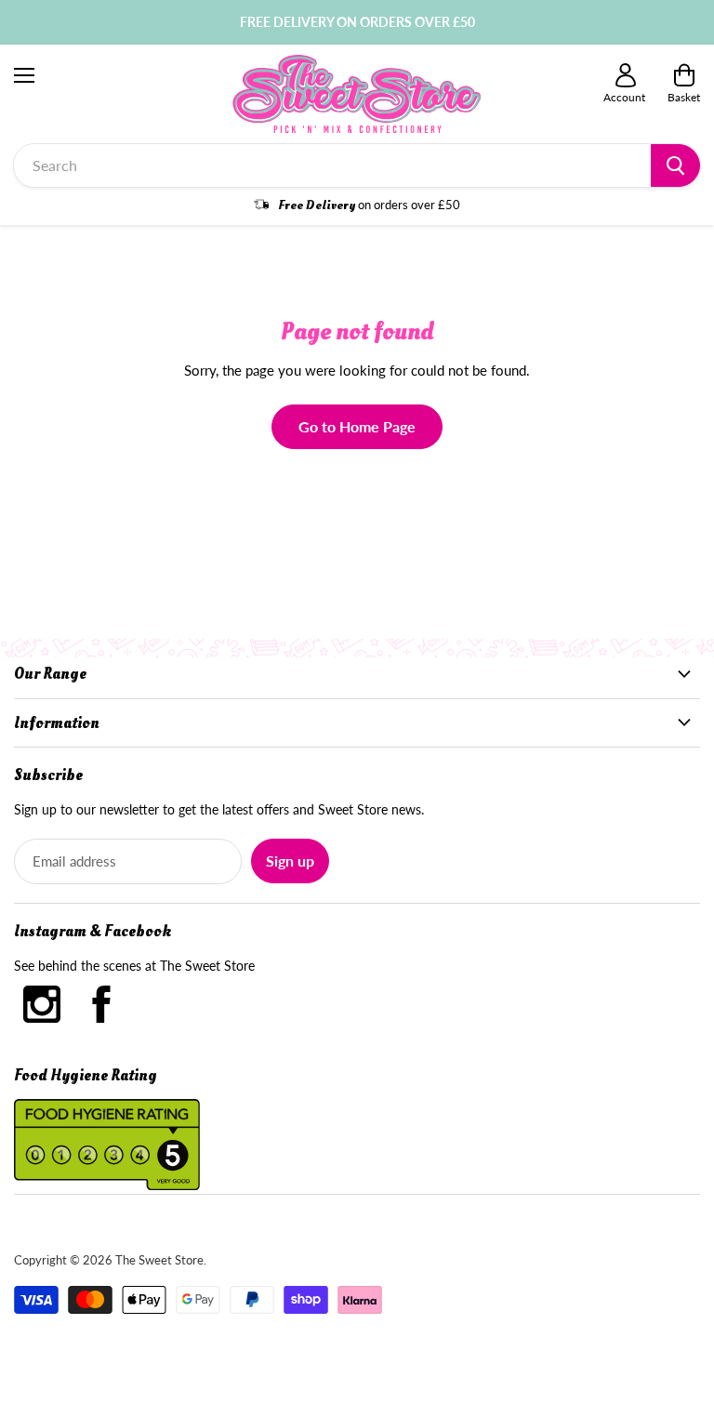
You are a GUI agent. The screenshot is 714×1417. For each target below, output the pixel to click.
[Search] (675, 165)
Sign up (290, 860)
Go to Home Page (357, 426)
